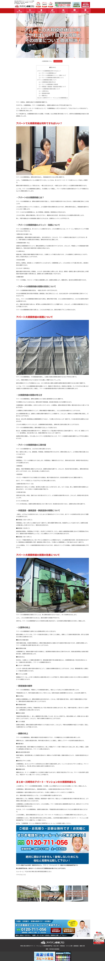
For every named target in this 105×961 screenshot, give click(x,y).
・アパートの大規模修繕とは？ (48, 73)
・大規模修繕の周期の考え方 (47, 82)
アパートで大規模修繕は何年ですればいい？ (49, 71)
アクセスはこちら (21, 874)
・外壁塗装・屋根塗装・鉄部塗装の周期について (52, 86)
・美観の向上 (43, 95)
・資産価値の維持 (44, 93)
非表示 (53, 67)
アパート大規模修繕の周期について (46, 80)
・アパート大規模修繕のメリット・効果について (52, 75)
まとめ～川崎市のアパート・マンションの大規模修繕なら (52, 98)
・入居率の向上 (44, 91)
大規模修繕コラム (47, 61)
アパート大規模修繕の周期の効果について (48, 89)
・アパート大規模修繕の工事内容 (48, 84)
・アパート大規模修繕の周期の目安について (51, 77)
